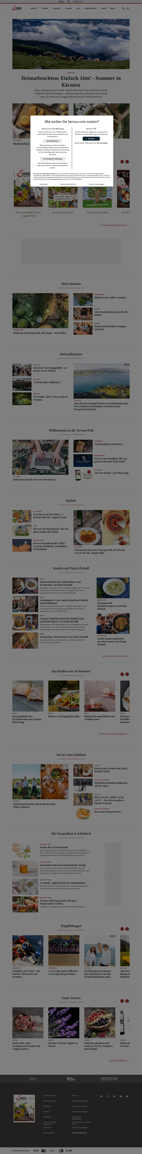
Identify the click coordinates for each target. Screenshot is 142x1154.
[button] (91, 139)
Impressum (44, 184)
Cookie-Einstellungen (96, 184)
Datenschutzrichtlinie (68, 184)
